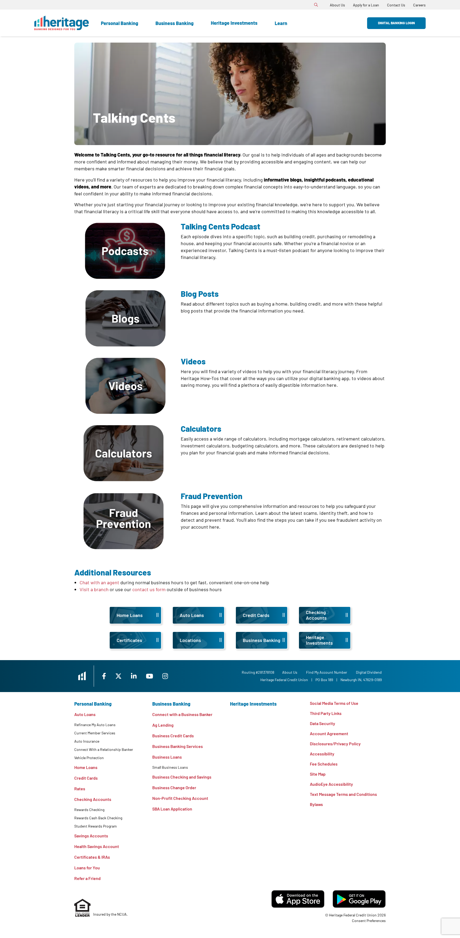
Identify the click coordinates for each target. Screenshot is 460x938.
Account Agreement (329, 733)
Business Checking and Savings (181, 776)
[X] (119, 676)
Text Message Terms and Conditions (343, 794)
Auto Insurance (86, 741)
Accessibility (322, 753)
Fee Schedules (324, 763)
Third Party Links (326, 713)
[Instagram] (165, 676)
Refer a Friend (87, 878)
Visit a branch (94, 589)
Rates (79, 788)
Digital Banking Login (396, 23)
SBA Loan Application (172, 808)
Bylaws (316, 804)
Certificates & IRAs (92, 856)
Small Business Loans (170, 767)
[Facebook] (104, 676)
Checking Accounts (92, 799)
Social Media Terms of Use (334, 703)
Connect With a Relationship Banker (103, 749)
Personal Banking (119, 23)
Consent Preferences (369, 920)
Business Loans (167, 756)
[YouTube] (150, 676)
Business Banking (174, 23)
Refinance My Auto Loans (95, 724)
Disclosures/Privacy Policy (335, 743)
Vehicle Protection (89, 757)
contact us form (148, 589)
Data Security (322, 723)
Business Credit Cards (173, 735)
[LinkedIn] (134, 676)
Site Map (318, 773)
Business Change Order (174, 787)
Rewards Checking (89, 809)
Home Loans (85, 767)
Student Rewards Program (95, 826)
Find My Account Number (326, 672)
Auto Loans (85, 714)
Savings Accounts (91, 835)
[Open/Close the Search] (316, 5)
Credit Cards (86, 777)
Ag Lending (163, 724)
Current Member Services (94, 733)
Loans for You (87, 867)
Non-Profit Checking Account (180, 798)
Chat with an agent (99, 582)
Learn (281, 23)
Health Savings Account (96, 846)
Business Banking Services (177, 746)
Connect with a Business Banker (182, 714)
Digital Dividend (369, 672)
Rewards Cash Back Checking (98, 818)
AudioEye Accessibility (331, 784)
